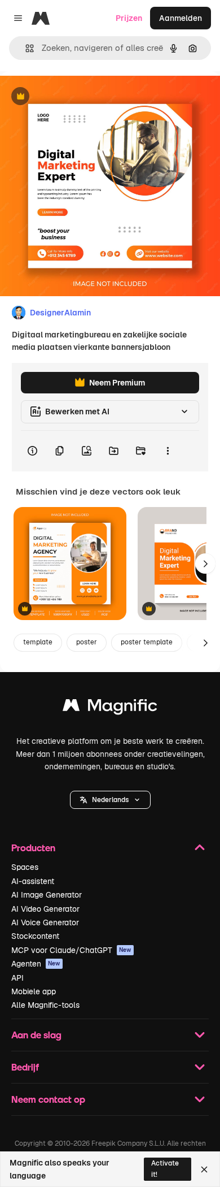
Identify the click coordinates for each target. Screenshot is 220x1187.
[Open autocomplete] (25, 48)
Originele (74, 97)
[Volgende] (205, 563)
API (17, 978)
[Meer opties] (167, 451)
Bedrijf (25, 1067)
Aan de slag (36, 1035)
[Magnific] (110, 708)
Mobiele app (33, 991)
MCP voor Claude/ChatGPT (71, 950)
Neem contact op (48, 1099)
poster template (147, 642)
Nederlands (110, 799)
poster (86, 642)
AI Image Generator (46, 895)
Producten (33, 848)
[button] (110, 800)
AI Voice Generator (45, 922)
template (37, 642)
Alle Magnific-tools (45, 1005)
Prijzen (129, 18)
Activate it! (165, 1169)
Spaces (24, 867)
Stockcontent (35, 936)
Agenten (35, 964)
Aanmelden (180, 18)
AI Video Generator (45, 909)
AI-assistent (32, 881)
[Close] (204, 1169)
